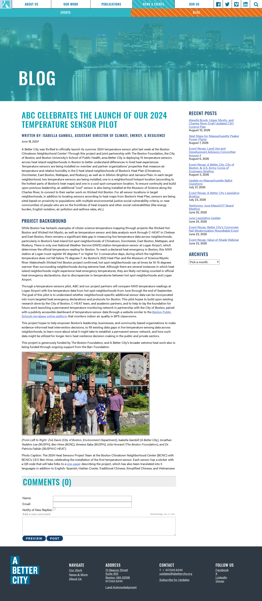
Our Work (70, 4)
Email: (26, 504)
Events (66, 13)
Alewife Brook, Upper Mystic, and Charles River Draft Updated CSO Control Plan (211, 123)
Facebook (222, 570)
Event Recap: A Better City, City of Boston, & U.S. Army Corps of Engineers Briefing (211, 167)
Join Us (194, 4)
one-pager (74, 464)
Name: (26, 498)
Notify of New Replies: (37, 510)
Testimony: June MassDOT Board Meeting (211, 207)
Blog (196, 13)
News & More (78, 574)
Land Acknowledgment (121, 587)
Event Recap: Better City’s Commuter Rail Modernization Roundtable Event (214, 229)
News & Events (153, 4)
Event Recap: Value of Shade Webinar (214, 239)
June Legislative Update (205, 218)
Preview (34, 538)
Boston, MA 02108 (117, 577)
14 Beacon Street (116, 570)
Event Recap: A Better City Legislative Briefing (214, 194)
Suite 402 (111, 573)
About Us (31, 4)
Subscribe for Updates (174, 579)
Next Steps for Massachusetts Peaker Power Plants (214, 138)
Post (54, 538)
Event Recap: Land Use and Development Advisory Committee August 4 (212, 151)
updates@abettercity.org (175, 573)
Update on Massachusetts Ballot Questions (210, 182)
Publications (111, 4)
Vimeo (220, 581)
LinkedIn (221, 577)
